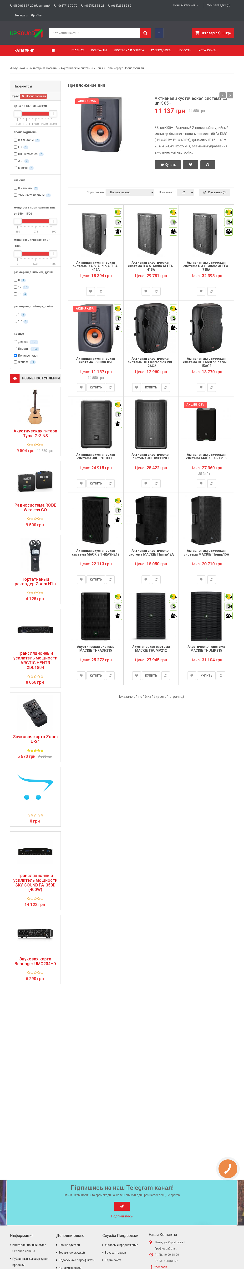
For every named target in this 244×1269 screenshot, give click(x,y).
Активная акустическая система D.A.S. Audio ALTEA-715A (206, 266)
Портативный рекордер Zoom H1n (35, 581)
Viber (39, 15)
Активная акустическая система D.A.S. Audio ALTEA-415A (151, 266)
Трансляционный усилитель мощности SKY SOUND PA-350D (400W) (35, 882)
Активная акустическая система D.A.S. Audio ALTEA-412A (96, 266)
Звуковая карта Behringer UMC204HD (35, 961)
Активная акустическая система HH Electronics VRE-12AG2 (151, 362)
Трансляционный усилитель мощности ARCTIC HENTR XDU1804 (35, 660)
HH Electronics (28, 154)
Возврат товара (115, 1252)
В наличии (25, 188)
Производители (69, 1245)
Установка (207, 50)
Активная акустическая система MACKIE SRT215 (206, 456)
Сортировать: (95, 192)
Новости (184, 50)
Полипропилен (35, 96)
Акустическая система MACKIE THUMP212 (151, 648)
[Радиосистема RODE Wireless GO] (35, 481)
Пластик (23, 348)
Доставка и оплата (129, 50)
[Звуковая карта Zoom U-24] (35, 713)
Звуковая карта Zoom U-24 (35, 739)
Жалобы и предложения (121, 1245)
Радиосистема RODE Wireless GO (35, 507)
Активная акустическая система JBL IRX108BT (95, 456)
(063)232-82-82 (121, 5)
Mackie (23, 168)
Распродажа (161, 50)
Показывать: (167, 192)
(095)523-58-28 (94, 5)
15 (19, 294)
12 (19, 287)
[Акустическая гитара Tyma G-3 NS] (35, 407)
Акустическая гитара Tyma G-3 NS (35, 433)
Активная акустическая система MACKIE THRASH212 (95, 552)
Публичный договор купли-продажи (30, 1262)
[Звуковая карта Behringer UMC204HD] (35, 935)
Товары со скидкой (72, 1252)
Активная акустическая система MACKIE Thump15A (206, 552)
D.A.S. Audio (26, 140)
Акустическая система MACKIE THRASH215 (96, 648)
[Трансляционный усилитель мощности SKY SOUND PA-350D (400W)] (35, 852)
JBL (20, 161)
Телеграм (21, 15)
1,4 (20, 321)
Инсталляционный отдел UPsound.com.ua (29, 1248)
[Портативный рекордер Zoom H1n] (35, 555)
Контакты (99, 50)
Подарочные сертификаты (77, 1260)
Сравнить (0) (217, 192)
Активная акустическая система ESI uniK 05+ (192, 101)
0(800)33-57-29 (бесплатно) (32, 5)
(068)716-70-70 (67, 5)
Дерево (23, 342)
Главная (77, 50)
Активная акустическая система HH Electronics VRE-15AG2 (206, 362)
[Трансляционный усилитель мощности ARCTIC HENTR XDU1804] (35, 629)
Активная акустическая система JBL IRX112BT (151, 456)
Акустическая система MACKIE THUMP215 (206, 648)
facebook (161, 1267)
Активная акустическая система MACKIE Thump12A (151, 552)
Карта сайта (113, 1260)
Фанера (23, 362)
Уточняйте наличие (31, 195)
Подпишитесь (122, 1216)
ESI (20, 147)
